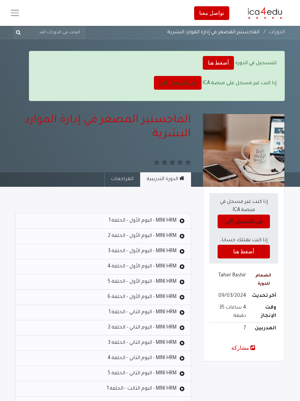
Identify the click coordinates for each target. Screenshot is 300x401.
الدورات (277, 32)
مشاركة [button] (240, 347)
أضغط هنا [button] (218, 62)
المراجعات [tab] (122, 179)
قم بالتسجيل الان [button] (177, 82)
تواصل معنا (211, 12)
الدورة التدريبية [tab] (163, 179)
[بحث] (19, 32)
